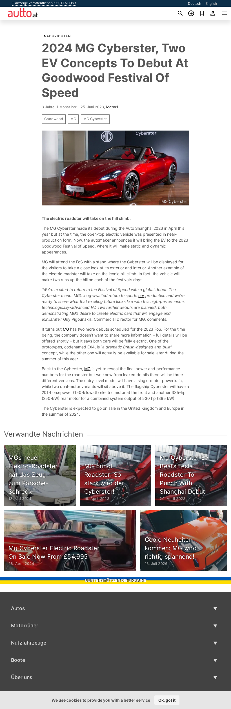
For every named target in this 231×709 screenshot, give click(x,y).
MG (73, 119)
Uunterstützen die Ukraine (115, 580)
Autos (18, 608)
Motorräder (24, 625)
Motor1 (112, 107)
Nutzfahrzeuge (28, 643)
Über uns (21, 677)
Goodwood (53, 119)
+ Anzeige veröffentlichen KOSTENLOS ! (44, 3)
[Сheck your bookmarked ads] (202, 13)
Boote (18, 660)
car (141, 295)
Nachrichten (57, 36)
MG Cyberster (95, 119)
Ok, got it (167, 700)
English (211, 3)
